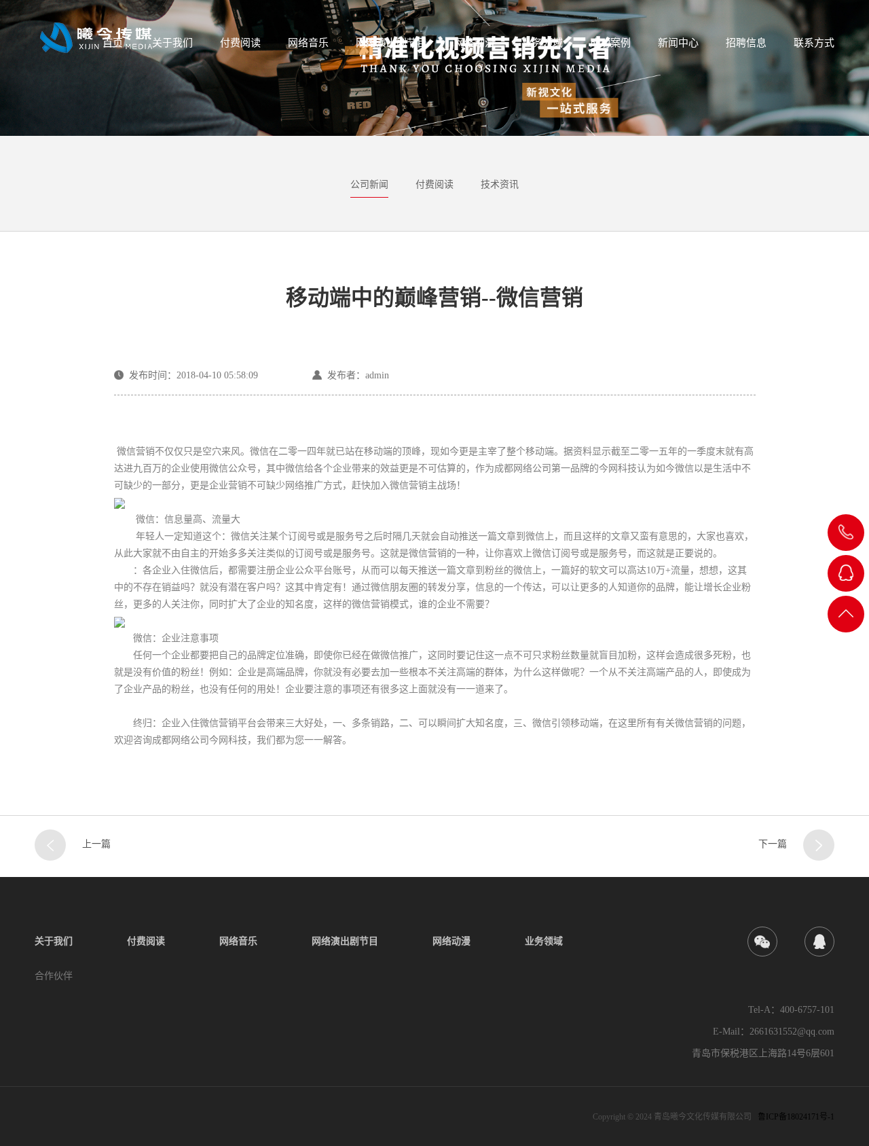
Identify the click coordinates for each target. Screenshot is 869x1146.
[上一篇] (50, 845)
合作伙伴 (54, 976)
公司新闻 (369, 184)
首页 (113, 42)
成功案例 (610, 42)
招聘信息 (746, 42)
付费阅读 (240, 42)
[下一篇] (818, 845)
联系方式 (814, 42)
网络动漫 (474, 42)
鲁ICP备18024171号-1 (796, 1117)
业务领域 (542, 42)
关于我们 (172, 42)
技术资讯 (500, 184)
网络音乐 (308, 42)
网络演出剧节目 (391, 42)
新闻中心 (678, 42)
